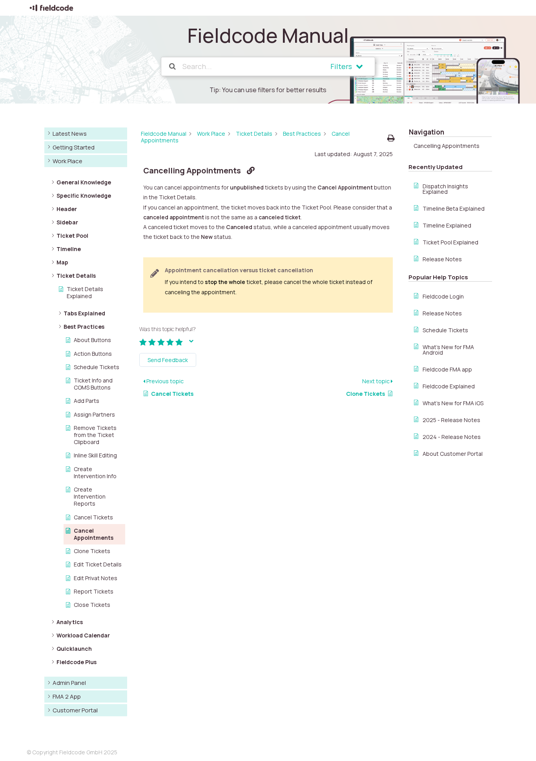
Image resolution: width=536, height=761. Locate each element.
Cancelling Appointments (446, 145)
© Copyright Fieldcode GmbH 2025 (72, 752)
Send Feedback (168, 360)
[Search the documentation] (173, 66)
